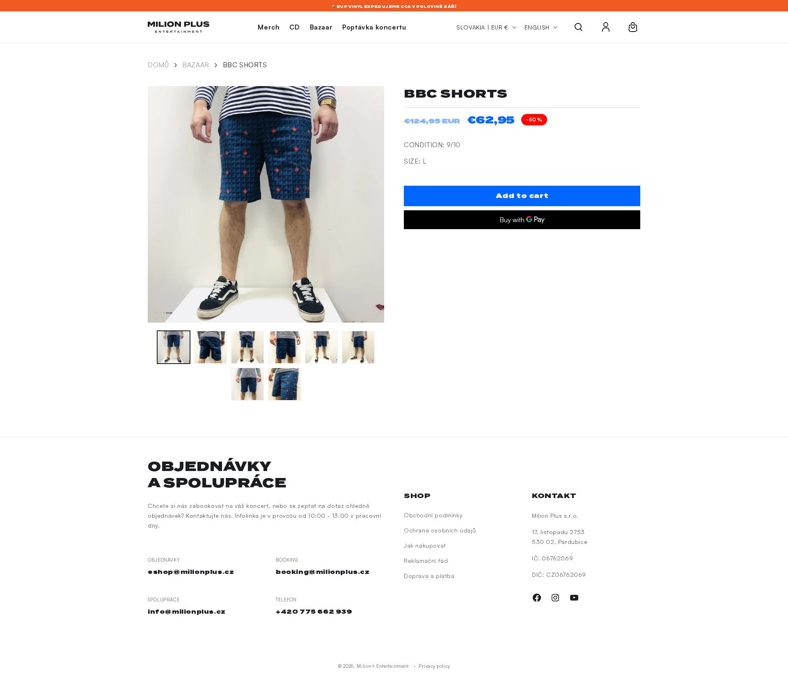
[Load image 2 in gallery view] (210, 347)
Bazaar (195, 65)
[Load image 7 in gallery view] (247, 384)
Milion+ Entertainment (383, 666)
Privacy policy (434, 666)
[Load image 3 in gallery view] (247, 347)
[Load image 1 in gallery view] (173, 347)
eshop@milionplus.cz (191, 572)
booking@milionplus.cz (323, 572)
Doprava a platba (429, 575)
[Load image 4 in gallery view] (284, 347)
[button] (579, 27)
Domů (158, 65)
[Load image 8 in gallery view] (284, 384)
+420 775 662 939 (314, 611)
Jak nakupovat (425, 545)
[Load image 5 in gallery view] (321, 347)
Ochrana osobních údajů (440, 530)
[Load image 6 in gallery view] (358, 347)
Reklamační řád (426, 560)
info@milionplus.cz (187, 611)
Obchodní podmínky (433, 515)
